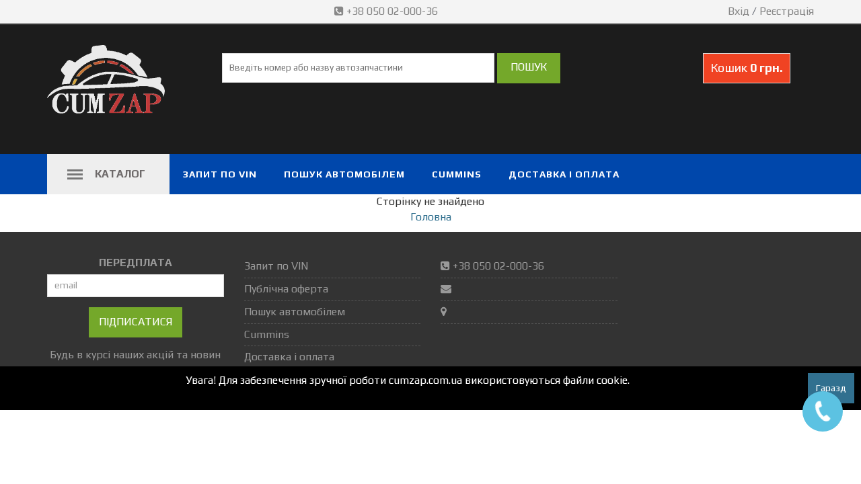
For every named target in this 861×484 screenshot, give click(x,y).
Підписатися (135, 321)
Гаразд (831, 387)
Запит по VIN (220, 174)
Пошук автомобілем (344, 174)
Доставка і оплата (564, 174)
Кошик (746, 68)
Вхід (738, 11)
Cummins (457, 174)
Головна (430, 216)
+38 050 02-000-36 (392, 11)
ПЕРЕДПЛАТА (135, 262)
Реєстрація (786, 11)
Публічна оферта (286, 288)
